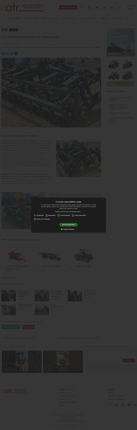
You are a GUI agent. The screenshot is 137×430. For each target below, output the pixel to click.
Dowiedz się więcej (72, 208)
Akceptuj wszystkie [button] (68, 224)
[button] (68, 211)
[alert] (68, 215)
